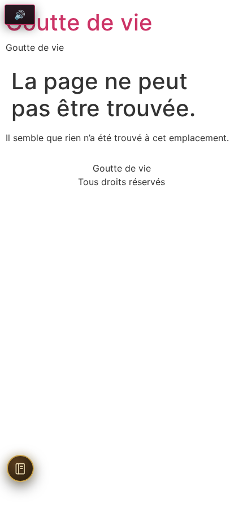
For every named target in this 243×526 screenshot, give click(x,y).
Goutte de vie (79, 22)
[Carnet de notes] (20, 468)
